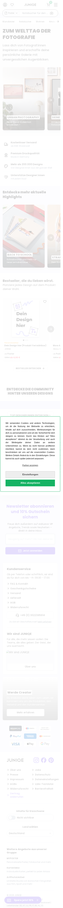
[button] (30, 465)
